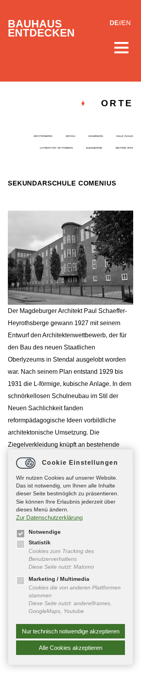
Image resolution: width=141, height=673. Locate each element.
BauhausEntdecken (41, 28)
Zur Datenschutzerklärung (49, 517)
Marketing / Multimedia (59, 579)
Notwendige (45, 532)
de (114, 23)
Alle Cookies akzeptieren (70, 647)
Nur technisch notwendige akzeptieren (70, 631)
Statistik (40, 543)
